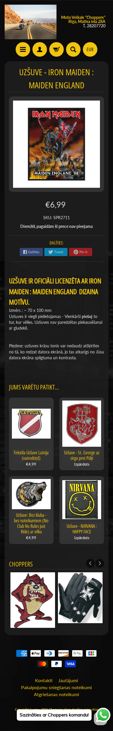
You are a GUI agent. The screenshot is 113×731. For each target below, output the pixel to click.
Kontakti (43, 680)
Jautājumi (68, 680)
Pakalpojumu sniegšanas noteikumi (56, 687)
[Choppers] (31, 22)
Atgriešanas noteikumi (56, 694)
